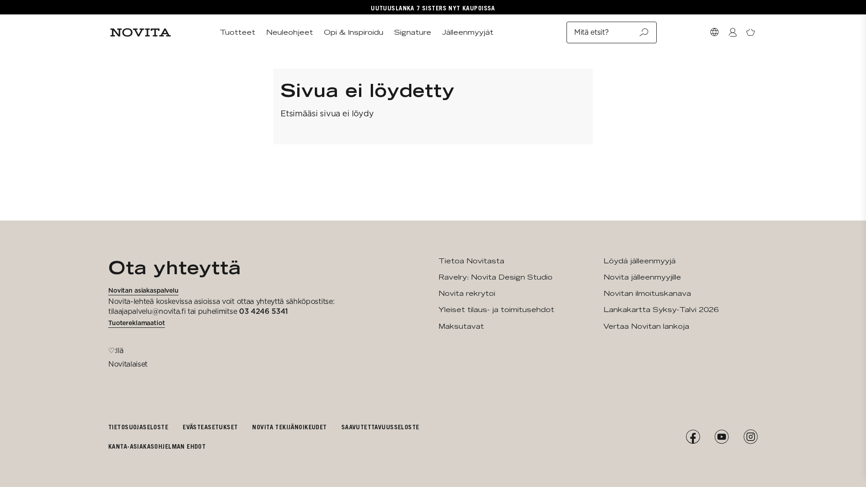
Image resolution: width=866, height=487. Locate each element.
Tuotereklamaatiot (136, 322)
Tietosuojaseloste (138, 427)
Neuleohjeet (289, 32)
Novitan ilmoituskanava (647, 293)
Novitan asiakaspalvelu (143, 290)
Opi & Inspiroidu (353, 32)
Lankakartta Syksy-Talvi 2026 (661, 309)
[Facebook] (693, 437)
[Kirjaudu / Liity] (732, 32)
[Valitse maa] (714, 32)
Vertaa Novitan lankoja (646, 326)
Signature (412, 32)
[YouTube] (721, 437)
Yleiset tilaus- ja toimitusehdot (496, 309)
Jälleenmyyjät (467, 32)
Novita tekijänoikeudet (289, 427)
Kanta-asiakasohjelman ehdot (157, 446)
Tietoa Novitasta (471, 261)
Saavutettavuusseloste (380, 427)
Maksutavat (461, 326)
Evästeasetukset (210, 427)
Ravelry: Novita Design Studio (495, 277)
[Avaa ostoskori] (750, 32)
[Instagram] (750, 437)
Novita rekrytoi (466, 293)
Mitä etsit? (591, 32)
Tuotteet (237, 32)
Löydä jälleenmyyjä (639, 261)
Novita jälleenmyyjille (642, 277)
